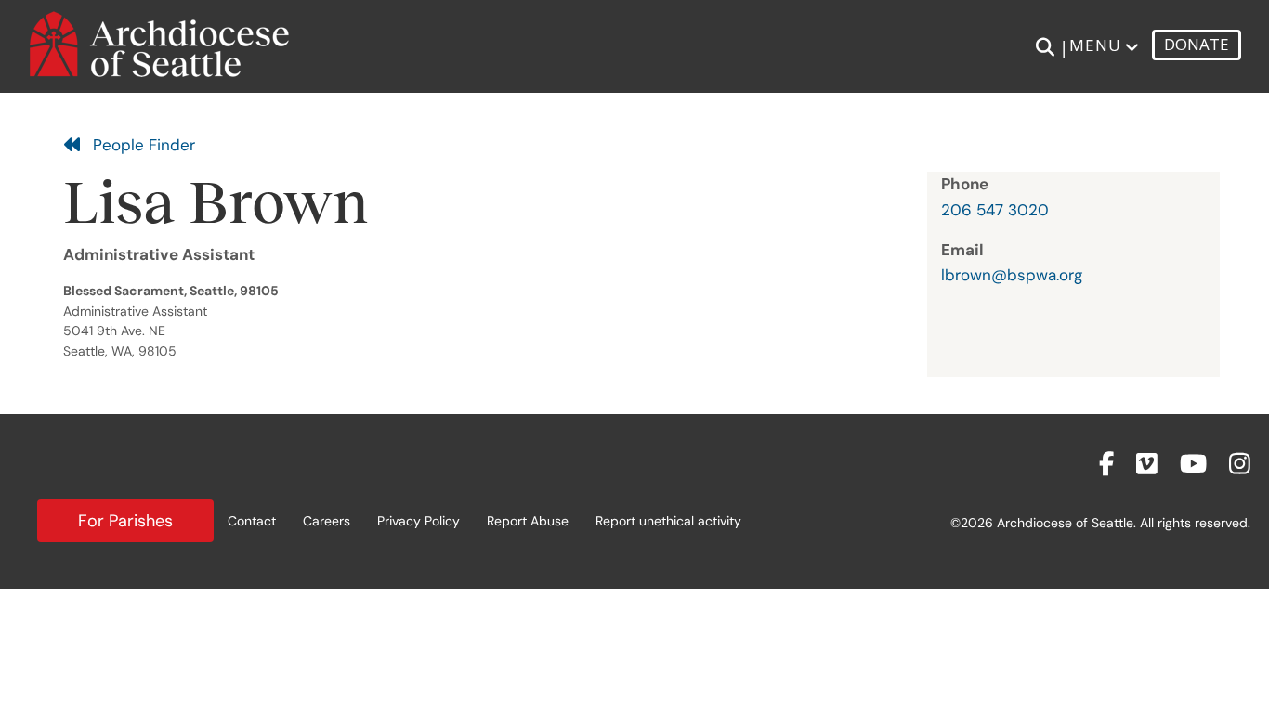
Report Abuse (528, 520)
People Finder (139, 145)
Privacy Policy (418, 520)
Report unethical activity (668, 520)
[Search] (1044, 47)
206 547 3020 (995, 210)
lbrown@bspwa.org (1011, 275)
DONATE (1196, 44)
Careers (326, 520)
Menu (1095, 45)
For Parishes (125, 521)
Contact (252, 520)
